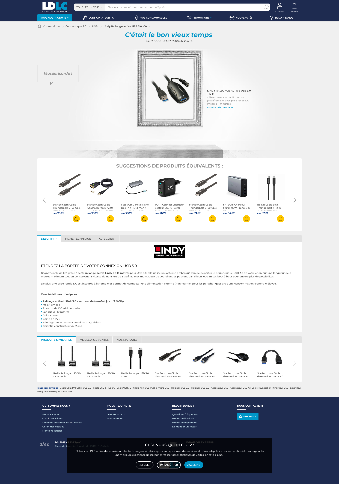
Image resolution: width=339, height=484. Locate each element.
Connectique (51, 26)
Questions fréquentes (185, 414)
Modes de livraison (183, 418)
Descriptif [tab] (49, 238)
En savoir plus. (214, 454)
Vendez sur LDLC (117, 414)
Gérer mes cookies (53, 426)
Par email (250, 416)
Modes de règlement (184, 422)
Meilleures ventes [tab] (94, 339)
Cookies (77, 422)
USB (95, 26)
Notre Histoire (50, 414)
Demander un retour (184, 426)
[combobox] (89, 7)
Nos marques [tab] (127, 339)
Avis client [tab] (107, 238)
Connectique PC (76, 26)
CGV (44, 418)
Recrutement (115, 418)
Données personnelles (55, 422)
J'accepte (193, 465)
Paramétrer (169, 465)
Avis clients (56, 418)
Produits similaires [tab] (56, 339)
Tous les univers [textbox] (87, 7)
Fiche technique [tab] (78, 238)
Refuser (144, 465)
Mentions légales (52, 430)
